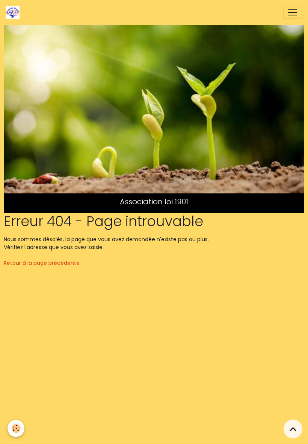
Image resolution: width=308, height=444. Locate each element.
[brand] (14, 12)
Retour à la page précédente (42, 263)
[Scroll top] (293, 429)
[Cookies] (16, 428)
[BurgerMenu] (292, 12)
